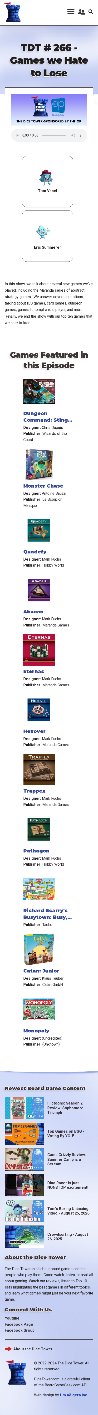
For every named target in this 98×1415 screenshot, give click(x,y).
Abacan (33, 612)
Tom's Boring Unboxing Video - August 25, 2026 (68, 1210)
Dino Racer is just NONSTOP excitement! (67, 1185)
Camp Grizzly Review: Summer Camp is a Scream (66, 1159)
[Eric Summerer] (42, 232)
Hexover (34, 731)
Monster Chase (43, 486)
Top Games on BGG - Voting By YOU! (65, 1133)
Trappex (34, 791)
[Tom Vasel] (46, 177)
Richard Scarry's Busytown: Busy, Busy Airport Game (48, 917)
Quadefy (34, 552)
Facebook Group (19, 1330)
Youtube (12, 1318)
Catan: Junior (41, 971)
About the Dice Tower (33, 1349)
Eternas (33, 671)
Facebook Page (19, 1324)
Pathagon (36, 851)
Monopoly (36, 1031)
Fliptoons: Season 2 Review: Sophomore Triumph (65, 1108)
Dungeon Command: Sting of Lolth (45, 420)
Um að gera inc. (74, 1395)
